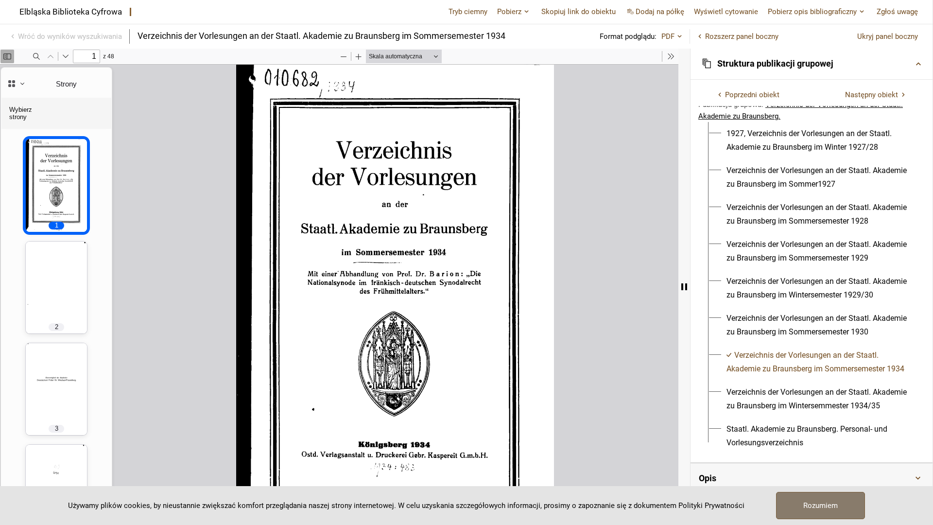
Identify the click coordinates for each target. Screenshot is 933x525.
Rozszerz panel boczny (741, 36)
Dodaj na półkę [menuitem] (660, 11)
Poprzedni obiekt (752, 94)
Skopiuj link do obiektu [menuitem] (578, 11)
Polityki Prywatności (711, 505)
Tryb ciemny (468, 11)
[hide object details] (684, 287)
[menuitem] (817, 140)
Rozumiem (820, 505)
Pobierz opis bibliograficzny (812, 11)
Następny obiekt (871, 94)
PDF (667, 36)
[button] (812, 63)
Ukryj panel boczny (887, 36)
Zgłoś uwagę (897, 11)
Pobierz (509, 11)
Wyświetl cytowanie (726, 11)
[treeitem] (811, 140)
